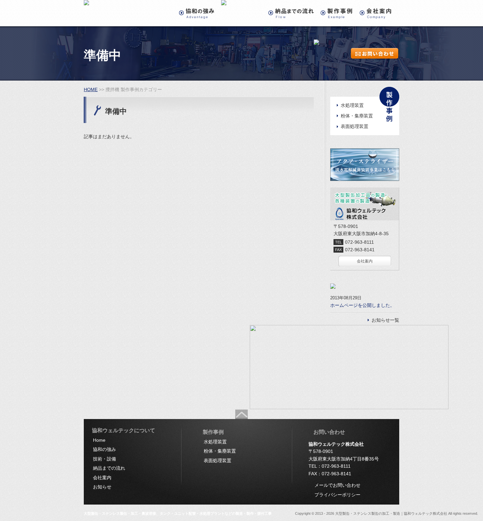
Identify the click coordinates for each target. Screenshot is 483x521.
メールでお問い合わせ (337, 485)
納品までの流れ (109, 468)
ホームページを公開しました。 (362, 305)
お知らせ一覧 (385, 320)
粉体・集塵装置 (357, 115)
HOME (91, 89)
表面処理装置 (354, 126)
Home (99, 440)
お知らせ (102, 486)
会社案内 (365, 261)
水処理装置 (352, 105)
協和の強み (104, 449)
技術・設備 (104, 458)
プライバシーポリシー (337, 494)
